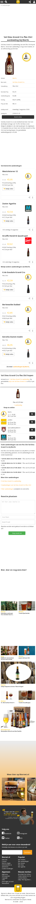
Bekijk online (9, 189)
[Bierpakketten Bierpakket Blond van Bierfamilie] (18, 717)
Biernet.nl (8, 899)
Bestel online (18, 117)
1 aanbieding (18, 405)
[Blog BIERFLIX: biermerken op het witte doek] (9, 650)
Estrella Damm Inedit (12, 337)
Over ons (4, 859)
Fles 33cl (5, 174)
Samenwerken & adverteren (7, 866)
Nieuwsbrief (5, 883)
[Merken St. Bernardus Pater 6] (9, 695)
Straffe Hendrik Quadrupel (15, 236)
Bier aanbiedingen (7, 489)
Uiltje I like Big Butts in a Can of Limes (24, 880)
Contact (4, 861)
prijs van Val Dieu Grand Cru (17, 381)
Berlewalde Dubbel (11, 304)
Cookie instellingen (7, 868)
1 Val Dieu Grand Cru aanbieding (19, 379)
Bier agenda (21, 867)
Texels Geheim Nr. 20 (24, 876)
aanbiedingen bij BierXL (21, 367)
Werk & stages (6, 863)
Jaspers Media (26, 899)
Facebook (7, 834)
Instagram (23, 834)
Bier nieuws (21, 863)
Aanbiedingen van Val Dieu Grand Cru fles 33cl (16, 485)
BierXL (15, 78)
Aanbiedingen (6, 5)
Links (3, 880)
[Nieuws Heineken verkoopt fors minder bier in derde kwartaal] (9, 605)
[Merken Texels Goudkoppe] (27, 695)
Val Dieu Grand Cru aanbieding (11, 481)
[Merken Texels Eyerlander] (27, 605)
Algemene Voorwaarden (6, 875)
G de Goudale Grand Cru (13, 272)
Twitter (7, 838)
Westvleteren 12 (10, 171)
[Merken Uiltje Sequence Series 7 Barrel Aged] (18, 673)
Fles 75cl (5, 340)
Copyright (5, 878)
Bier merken (21, 859)
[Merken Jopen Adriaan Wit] (27, 650)
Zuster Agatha (9, 203)
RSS (20, 838)
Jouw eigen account (8, 881)
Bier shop (21, 865)
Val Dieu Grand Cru (18, 82)
